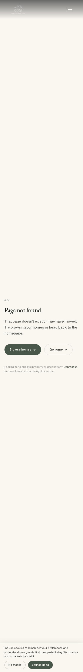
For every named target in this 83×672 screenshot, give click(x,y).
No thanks (15, 665)
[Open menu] (69, 9)
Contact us (70, 367)
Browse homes (20, 349)
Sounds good (40, 665)
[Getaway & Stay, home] (18, 9)
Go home (56, 349)
